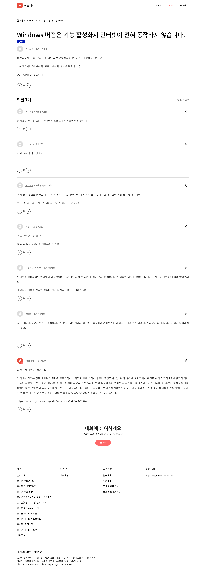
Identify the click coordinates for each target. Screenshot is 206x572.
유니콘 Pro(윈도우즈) (26, 486)
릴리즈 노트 (22, 535)
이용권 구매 (65, 475)
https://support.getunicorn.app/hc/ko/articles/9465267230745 (53, 401)
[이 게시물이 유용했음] (19, 85)
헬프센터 (159, 5)
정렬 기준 (182, 99)
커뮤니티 (172, 5)
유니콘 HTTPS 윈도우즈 (28, 529)
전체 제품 (21, 475)
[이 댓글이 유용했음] (19, 129)
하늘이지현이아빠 (33, 267)
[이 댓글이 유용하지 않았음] (28, 129)
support (29, 360)
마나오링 (29, 48)
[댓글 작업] (186, 111)
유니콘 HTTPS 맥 (25, 524)
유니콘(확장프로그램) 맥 (28, 507)
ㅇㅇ (27, 144)
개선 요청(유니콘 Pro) (52, 20)
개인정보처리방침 (24, 551)
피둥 (27, 226)
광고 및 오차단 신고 (111, 491)
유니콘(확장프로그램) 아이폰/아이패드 (34, 497)
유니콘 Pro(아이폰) (26, 491)
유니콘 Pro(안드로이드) (27, 480)
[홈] (20, 5)
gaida (28, 313)
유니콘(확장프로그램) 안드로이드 (32, 502)
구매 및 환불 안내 (111, 486)
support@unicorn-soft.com (160, 475)
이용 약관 (38, 551)
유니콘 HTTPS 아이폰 (27, 513)
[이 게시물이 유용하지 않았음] (28, 85)
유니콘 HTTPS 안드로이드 (29, 518)
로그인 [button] (183, 5)
